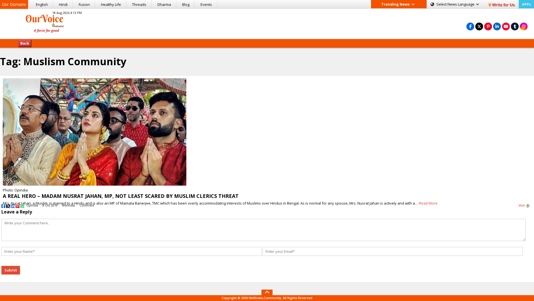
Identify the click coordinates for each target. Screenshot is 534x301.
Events (206, 4)
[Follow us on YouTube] (506, 26)
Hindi (63, 4)
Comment (87, 205)
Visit (522, 205)
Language (455, 4)
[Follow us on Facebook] (470, 26)
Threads (139, 4)
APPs (526, 4)
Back (24, 43)
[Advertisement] (267, 23)
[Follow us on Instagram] (524, 26)
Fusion (84, 4)
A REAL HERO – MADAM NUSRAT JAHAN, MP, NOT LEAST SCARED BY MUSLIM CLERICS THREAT (121, 196)
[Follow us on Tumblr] (515, 26)
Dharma (164, 4)
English (42, 4)
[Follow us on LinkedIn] (497, 26)
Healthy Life (111, 4)
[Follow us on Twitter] (479, 26)
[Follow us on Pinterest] (488, 26)
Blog (185, 4)
